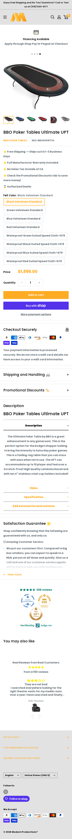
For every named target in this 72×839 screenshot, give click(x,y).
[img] (36, 667)
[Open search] (52, 17)
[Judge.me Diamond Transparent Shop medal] (27, 600)
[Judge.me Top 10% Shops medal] (36, 614)
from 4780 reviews (36, 672)
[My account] (59, 17)
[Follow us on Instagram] (5, 791)
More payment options (36, 314)
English (9, 775)
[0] (66, 17)
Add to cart (36, 295)
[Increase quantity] (39, 282)
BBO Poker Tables (15, 140)
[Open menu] (5, 17)
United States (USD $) (37, 775)
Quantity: (9, 282)
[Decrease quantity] (21, 282)
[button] (36, 425)
